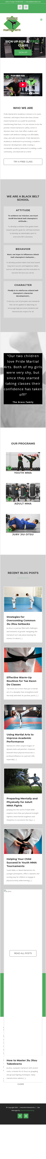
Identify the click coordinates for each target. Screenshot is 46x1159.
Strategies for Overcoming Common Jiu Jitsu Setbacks (21, 620)
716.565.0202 (19, 2)
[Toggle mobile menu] (41, 19)
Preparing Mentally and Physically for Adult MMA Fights (22, 802)
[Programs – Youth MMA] (23, 454)
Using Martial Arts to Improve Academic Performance (20, 738)
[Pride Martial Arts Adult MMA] (23, 485)
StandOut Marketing (27, 1110)
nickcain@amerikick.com (33, 2)
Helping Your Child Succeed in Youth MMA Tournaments (22, 863)
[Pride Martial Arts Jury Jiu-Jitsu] (23, 515)
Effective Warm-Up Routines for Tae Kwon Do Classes (21, 681)
